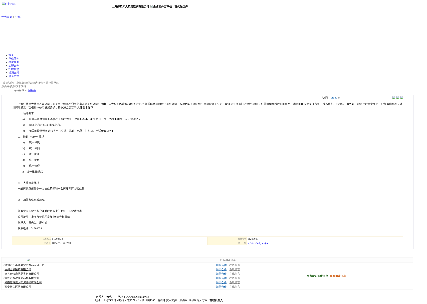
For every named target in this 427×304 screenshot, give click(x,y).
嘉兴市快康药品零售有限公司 (22, 273)
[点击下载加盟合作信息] (397, 97)
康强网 (183, 300)
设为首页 (6, 17)
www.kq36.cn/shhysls (137, 296)
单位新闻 (14, 62)
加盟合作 (14, 65)
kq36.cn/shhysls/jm (258, 243)
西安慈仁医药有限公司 (18, 286)
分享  (19, 17)
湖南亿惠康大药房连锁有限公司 (23, 282)
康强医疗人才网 (198, 300)
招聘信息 (14, 69)
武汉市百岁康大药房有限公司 (22, 278)
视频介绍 (14, 72)
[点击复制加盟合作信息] (393, 97)
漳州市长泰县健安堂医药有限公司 (25, 265)
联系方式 (14, 76)
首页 (11, 55)
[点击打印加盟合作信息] (401, 97)
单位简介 (14, 58)
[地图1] (160, 300)
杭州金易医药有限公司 (18, 269)
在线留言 (234, 265)
